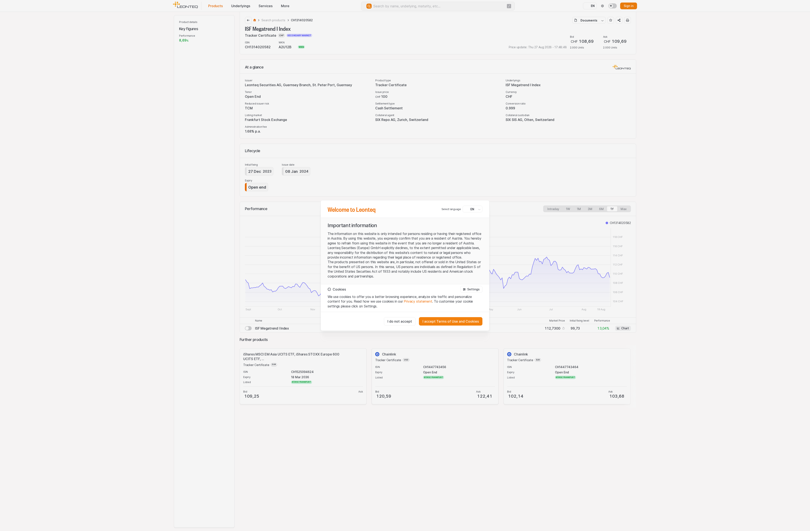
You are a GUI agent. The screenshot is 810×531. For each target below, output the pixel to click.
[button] (471, 289)
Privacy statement (418, 301)
